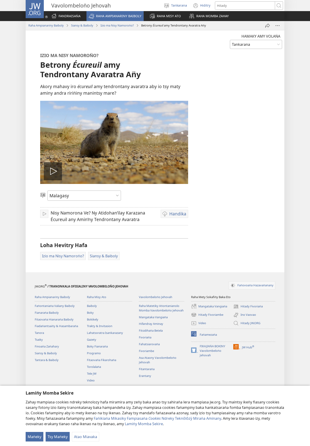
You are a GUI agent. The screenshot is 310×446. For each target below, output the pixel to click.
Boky (90, 313)
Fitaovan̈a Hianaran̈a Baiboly (54, 319)
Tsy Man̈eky (58, 436)
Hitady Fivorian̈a (248, 306)
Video (91, 380)
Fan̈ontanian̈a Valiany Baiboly (55, 306)
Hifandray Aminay (151, 324)
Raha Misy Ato (96, 297)
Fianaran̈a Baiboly (47, 313)
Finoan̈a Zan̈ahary (47, 346)
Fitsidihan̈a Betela (151, 330)
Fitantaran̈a (147, 369)
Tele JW (91, 373)
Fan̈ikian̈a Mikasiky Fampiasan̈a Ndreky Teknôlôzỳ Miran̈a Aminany (157, 418)
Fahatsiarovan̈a (149, 344)
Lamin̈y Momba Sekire (144, 423)
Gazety (91, 340)
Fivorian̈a (145, 337)
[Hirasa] (267, 25)
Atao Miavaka (85, 436)
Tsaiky (39, 340)
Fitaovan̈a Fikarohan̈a (101, 360)
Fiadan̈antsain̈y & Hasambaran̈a (56, 326)
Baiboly (92, 306)
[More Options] (277, 25)
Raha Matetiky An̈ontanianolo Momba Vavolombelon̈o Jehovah (161, 308)
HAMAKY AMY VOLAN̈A (260, 36)
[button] (115, 16)
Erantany (145, 376)
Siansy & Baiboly (82, 25)
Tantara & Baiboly (47, 360)
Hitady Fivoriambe (207, 315)
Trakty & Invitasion (99, 326)
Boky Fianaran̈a (97, 346)
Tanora (39, 333)
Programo (94, 353)
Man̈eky (34, 436)
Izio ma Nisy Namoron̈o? (117, 25)
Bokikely (92, 319)
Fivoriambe (146, 351)
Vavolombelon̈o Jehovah (155, 297)
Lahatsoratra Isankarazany (105, 333)
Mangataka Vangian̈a (153, 317)
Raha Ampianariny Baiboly (46, 25)
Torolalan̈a (94, 367)
